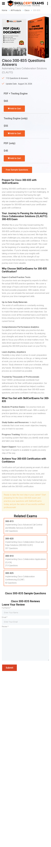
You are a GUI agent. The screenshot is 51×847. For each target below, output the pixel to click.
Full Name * (6, 608)
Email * (4, 617)
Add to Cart (15, 108)
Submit (9, 667)
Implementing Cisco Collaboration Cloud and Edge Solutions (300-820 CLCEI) (24, 541)
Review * (5, 627)
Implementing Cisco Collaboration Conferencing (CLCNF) (20, 576)
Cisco (27, 10)
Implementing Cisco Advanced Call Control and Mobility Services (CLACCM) (23, 524)
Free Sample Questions (17, 169)
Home (4, 10)
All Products (16, 10)
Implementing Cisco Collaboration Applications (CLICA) (25, 559)
